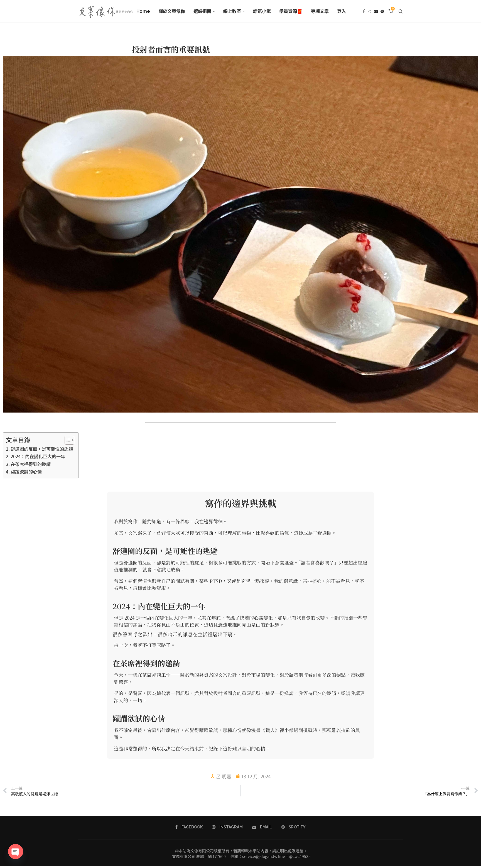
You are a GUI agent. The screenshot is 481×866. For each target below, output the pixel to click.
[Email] (376, 11)
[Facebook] (364, 11)
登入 (341, 11)
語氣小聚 (262, 11)
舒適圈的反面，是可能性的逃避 (42, 448)
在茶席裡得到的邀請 (31, 464)
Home (143, 11)
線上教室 (232, 11)
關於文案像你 (171, 11)
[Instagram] (369, 11)
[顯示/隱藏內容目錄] (66, 440)
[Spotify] (382, 11)
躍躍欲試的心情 (26, 471)
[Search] (400, 11)
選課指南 (202, 11)
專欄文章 (320, 11)
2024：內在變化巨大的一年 (38, 456)
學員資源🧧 (291, 11)
